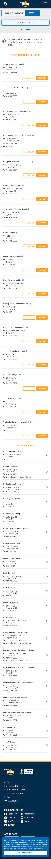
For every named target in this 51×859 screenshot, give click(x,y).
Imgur (27, 821)
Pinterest (28, 817)
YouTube (12, 821)
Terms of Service (14, 793)
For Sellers (11, 785)
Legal (7, 797)
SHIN (6, 782)
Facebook (12, 813)
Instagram (29, 813)
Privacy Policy (41, 846)
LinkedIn (12, 817)
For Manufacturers (15, 789)
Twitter (11, 824)
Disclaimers (11, 800)
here (42, 848)
